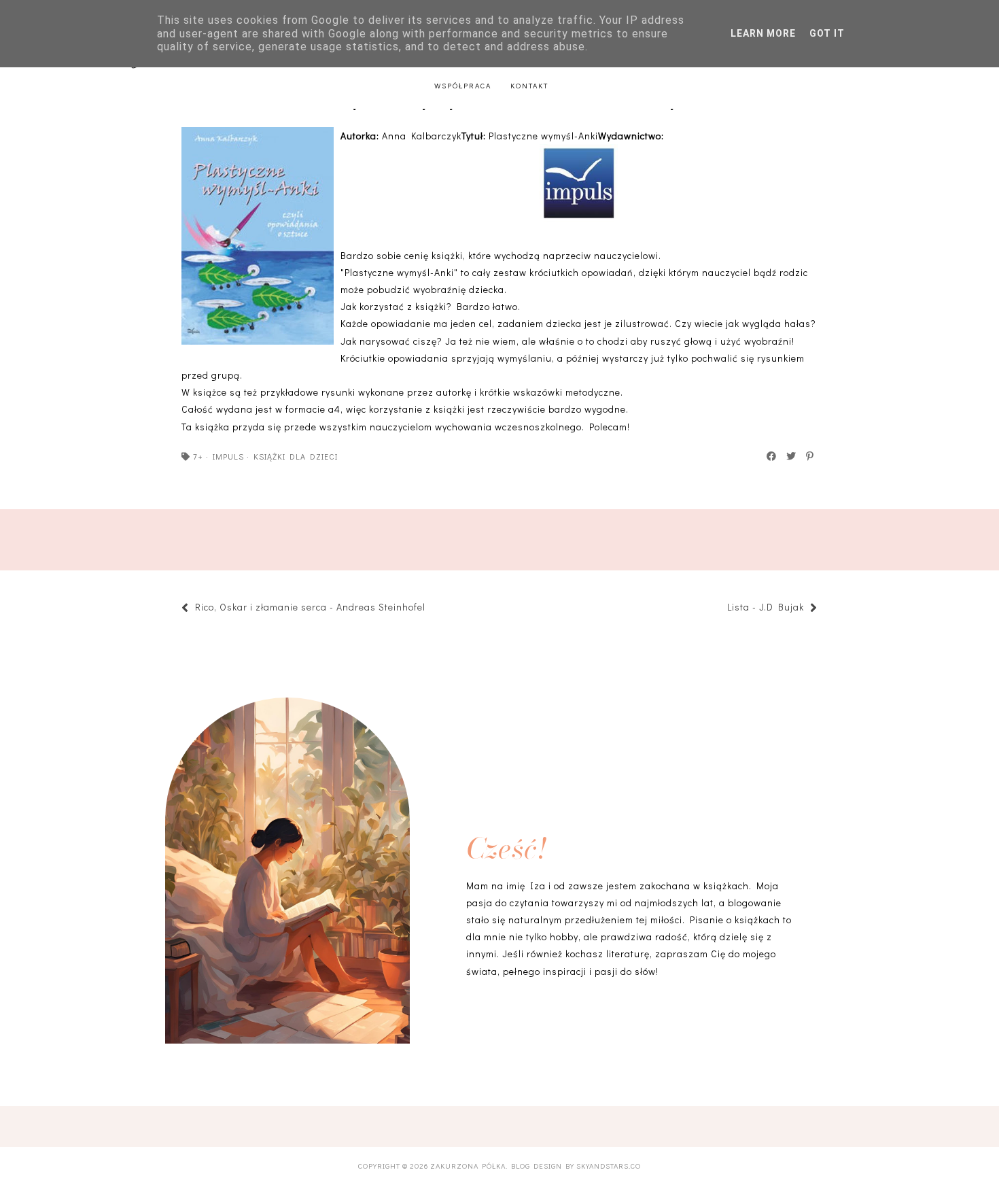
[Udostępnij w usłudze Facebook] (772, 456)
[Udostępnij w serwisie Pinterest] (810, 456)
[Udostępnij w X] (791, 456)
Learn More (763, 33)
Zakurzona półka (468, 1166)
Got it (827, 33)
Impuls (228, 456)
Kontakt (529, 85)
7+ (198, 456)
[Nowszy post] (432, 609)
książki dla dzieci (295, 456)
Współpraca (462, 85)
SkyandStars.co (608, 1166)
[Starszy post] (720, 609)
